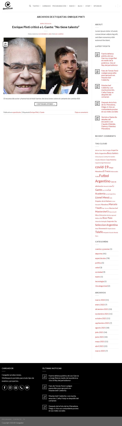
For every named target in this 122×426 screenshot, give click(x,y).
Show (96, 228)
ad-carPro (59, 34)
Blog (80, 6)
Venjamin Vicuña (108, 232)
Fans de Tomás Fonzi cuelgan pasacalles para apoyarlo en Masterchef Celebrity (109, 75)
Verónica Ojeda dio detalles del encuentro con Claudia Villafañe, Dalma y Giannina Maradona (109, 123)
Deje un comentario (81, 112)
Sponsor (98, 6)
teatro (97, 276)
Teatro (36, 6)
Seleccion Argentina (106, 224)
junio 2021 (99, 337)
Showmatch (103, 228)
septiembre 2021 (102, 323)
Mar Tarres (105, 208)
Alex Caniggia (107, 150)
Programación (59, 6)
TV (24, 419)
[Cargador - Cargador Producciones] (14, 6)
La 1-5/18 (105, 190)
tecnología (99, 281)
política (98, 263)
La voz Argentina (111, 194)
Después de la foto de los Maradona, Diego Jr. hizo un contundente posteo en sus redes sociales (109, 107)
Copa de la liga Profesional (102, 163)
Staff (88, 6)
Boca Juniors (112, 153)
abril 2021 (99, 346)
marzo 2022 (100, 300)
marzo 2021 (100, 351)
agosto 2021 (100, 328)
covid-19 (102, 167)
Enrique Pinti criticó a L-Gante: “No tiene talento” (45, 27)
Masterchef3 (102, 211)
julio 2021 (99, 332)
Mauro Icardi (112, 212)
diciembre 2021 (101, 309)
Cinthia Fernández (109, 156)
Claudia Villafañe (100, 160)
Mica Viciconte (100, 215)
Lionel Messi (102, 197)
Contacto (17, 419)
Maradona (104, 204)
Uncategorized (101, 286)
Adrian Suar (98, 150)
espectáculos (45, 23)
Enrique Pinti (34, 112)
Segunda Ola (112, 221)
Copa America (111, 160)
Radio (72, 6)
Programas (7, 419)
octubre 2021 (100, 318)
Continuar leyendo (46, 104)
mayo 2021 (99, 341)
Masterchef (113, 208)
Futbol (97, 176)
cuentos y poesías (102, 249)
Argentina (103, 153)
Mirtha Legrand (111, 215)
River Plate (107, 218)
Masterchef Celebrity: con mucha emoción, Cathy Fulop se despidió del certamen (107, 91)
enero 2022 (99, 304)
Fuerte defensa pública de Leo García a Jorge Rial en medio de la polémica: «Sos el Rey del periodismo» (109, 59)
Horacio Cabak (108, 186)
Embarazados (114, 171)
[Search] (30, 6)
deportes (99, 253)
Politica (97, 218)
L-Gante (41, 112)
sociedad (99, 272)
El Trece (106, 171)
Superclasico (111, 228)
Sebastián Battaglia (101, 221)
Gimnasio (46, 6)
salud (97, 267)
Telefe (99, 232)
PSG (101, 218)
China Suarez (99, 156)
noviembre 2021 (102, 314)
